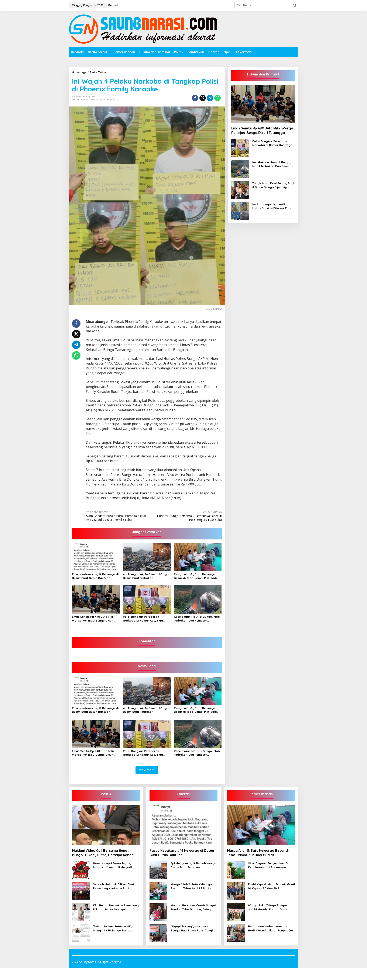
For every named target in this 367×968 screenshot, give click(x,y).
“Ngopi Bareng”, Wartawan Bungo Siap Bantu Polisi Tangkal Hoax (193, 928)
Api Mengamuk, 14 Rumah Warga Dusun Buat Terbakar (146, 576)
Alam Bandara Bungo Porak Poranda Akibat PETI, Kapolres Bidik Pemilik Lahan (116, 516)
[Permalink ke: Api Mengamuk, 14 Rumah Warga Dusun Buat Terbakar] (147, 557)
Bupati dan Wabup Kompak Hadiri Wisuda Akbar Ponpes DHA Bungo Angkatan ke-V (271, 928)
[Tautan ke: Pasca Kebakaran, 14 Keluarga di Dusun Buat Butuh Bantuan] (183, 825)
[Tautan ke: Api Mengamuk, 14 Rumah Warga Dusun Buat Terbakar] (158, 870)
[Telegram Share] (210, 98)
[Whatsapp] (217, 98)
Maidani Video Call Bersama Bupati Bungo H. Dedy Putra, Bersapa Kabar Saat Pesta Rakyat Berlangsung (102, 852)
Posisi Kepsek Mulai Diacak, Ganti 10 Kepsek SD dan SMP (271, 886)
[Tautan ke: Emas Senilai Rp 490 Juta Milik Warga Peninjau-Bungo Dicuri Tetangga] (263, 104)
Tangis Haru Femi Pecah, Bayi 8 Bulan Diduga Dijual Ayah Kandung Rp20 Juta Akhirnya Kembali (273, 185)
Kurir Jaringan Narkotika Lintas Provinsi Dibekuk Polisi (272, 206)
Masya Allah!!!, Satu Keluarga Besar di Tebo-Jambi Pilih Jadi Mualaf (195, 576)
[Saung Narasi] (144, 29)
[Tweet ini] (202, 98)
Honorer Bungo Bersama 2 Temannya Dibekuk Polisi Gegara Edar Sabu (189, 516)
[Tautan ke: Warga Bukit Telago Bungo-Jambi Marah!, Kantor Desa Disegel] (236, 912)
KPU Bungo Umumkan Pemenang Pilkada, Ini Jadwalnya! (116, 907)
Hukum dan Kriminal (102, 99)
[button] (294, 5)
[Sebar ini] (195, 98)
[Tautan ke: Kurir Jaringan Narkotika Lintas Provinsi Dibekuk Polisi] (240, 211)
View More (147, 770)
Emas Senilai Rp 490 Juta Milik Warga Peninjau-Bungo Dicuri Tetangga (93, 618)
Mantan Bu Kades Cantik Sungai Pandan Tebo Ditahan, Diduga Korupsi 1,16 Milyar (193, 907)
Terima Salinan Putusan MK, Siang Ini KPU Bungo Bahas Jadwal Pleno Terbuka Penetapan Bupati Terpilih (112, 928)
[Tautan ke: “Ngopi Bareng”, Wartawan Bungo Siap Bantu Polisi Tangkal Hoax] (158, 933)
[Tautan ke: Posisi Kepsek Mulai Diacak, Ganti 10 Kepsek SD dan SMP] (236, 891)
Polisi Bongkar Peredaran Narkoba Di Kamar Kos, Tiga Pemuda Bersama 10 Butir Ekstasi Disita (146, 618)
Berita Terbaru (80, 99)
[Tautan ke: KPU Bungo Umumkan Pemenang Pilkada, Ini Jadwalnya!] (81, 912)
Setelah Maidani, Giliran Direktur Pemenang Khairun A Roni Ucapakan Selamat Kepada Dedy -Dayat (116, 886)
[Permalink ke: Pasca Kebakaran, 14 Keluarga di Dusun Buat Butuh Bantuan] (96, 557)
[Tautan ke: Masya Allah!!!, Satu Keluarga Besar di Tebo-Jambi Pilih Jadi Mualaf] (158, 891)
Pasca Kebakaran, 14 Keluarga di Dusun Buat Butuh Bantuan (95, 576)
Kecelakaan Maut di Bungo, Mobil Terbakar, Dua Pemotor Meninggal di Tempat (197, 618)
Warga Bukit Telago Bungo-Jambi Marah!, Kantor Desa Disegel (267, 907)
